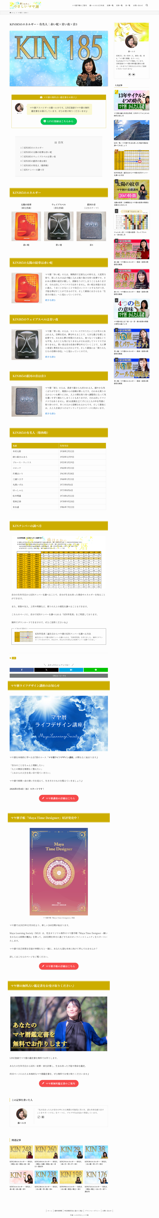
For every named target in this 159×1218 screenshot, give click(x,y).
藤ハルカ (22, 1123)
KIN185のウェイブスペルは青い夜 (40, 156)
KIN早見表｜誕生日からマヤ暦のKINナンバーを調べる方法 (63, 633)
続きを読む (50, 299)
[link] (38, 1117)
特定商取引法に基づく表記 (73, 1211)
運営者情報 (58, 1211)
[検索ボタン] (146, 5)
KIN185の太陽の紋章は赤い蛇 (38, 152)
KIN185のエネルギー (34, 147)
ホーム (49, 1211)
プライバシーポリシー (92, 1211)
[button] (22, 670)
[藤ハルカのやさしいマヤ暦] (25, 5)
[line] (129, 74)
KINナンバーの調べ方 (34, 169)
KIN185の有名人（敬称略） (37, 165)
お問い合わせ (107, 1211)
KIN (14, 658)
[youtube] (42, 1117)
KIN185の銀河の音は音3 (35, 160)
